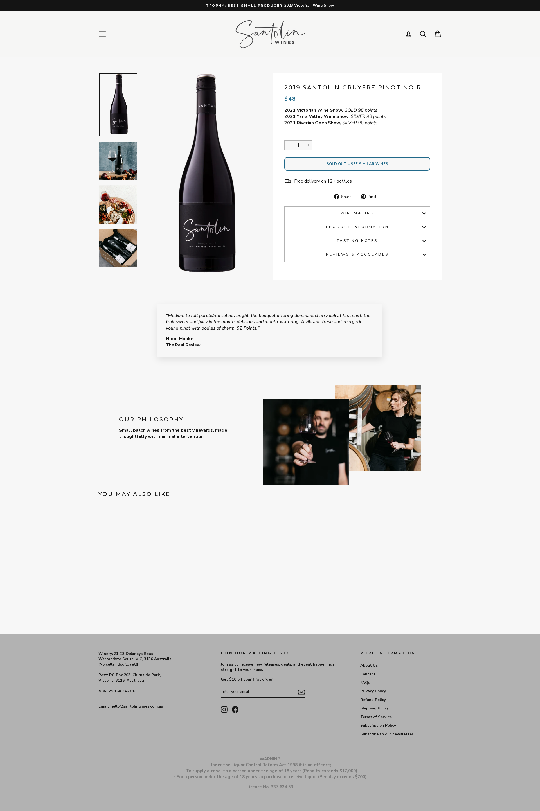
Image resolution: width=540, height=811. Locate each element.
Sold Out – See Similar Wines (357, 163)
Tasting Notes (357, 240)
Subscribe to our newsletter (386, 734)
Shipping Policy (374, 708)
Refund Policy (373, 699)
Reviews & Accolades (357, 254)
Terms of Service (376, 717)
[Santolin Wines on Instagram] (224, 709)
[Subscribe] (301, 692)
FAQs (365, 682)
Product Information (357, 226)
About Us (369, 665)
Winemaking (357, 213)
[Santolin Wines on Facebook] (235, 709)
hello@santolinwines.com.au (137, 706)
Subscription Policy (378, 725)
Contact (367, 674)
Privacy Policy (373, 691)
